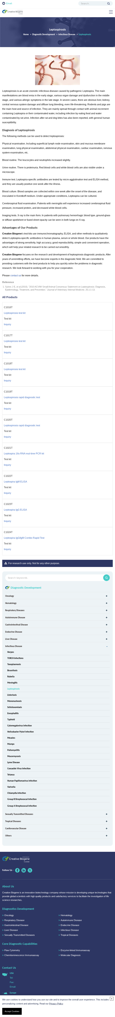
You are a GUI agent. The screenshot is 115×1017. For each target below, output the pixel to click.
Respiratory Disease (14, 920)
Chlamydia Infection (16, 793)
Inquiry (7, 324)
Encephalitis (13, 713)
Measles (11, 738)
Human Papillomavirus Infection (22, 780)
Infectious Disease (66, 34)
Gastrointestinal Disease (16, 624)
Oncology (9, 596)
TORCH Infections (15, 658)
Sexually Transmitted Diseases (19, 814)
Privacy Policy (56, 1003)
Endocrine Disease (13, 632)
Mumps (10, 744)
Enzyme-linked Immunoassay (75, 950)
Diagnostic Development (43, 34)
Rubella (10, 676)
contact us (15, 275)
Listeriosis (12, 695)
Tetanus (11, 774)
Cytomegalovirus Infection (19, 725)
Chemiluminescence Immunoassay (21, 955)
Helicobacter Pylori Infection (20, 731)
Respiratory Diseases (14, 610)
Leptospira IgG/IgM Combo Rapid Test (24, 538)
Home (26, 34)
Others (8, 835)
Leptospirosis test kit (14, 313)
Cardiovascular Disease (15, 828)
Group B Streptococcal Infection (22, 799)
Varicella (11, 787)
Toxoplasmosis (14, 664)
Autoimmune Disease (15, 617)
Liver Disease (11, 639)
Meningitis (12, 682)
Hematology (10, 603)
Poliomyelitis (13, 750)
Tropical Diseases (13, 821)
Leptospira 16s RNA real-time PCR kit (24, 453)
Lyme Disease (13, 762)
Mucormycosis (14, 756)
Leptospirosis (13, 688)
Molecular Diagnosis (71, 955)
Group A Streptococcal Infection (22, 806)
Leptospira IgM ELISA (15, 481)
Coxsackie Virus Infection (19, 768)
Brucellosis (12, 670)
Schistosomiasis (14, 707)
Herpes (10, 652)
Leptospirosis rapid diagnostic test (22, 397)
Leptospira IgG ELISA (15, 509)
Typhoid (11, 719)
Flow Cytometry (12, 950)
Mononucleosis (14, 701)
